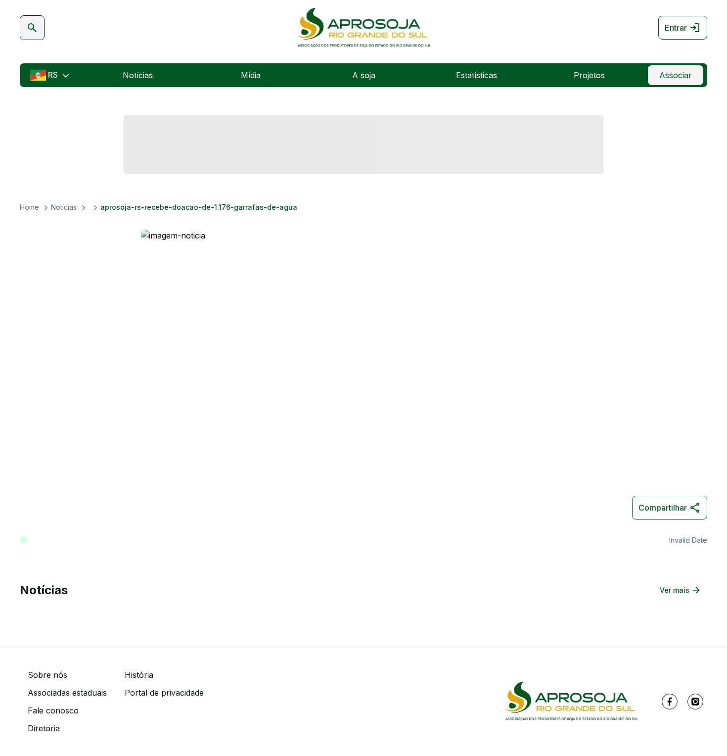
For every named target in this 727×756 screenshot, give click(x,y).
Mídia (251, 75)
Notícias (138, 75)
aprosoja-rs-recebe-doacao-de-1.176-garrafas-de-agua (198, 207)
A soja (363, 75)
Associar (675, 75)
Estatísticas (476, 75)
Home (29, 207)
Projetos (589, 75)
